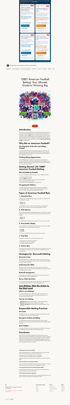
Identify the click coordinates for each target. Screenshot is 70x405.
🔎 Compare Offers (40, 55)
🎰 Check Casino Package (41, 25)
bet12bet (11, 399)
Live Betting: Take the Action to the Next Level (34, 287)
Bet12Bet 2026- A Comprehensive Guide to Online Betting (23, 65)
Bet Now (35, 126)
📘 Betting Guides (24, 55)
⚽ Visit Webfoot (24, 28)
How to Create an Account (28, 172)
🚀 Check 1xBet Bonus (25, 25)
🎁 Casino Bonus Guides (41, 28)
